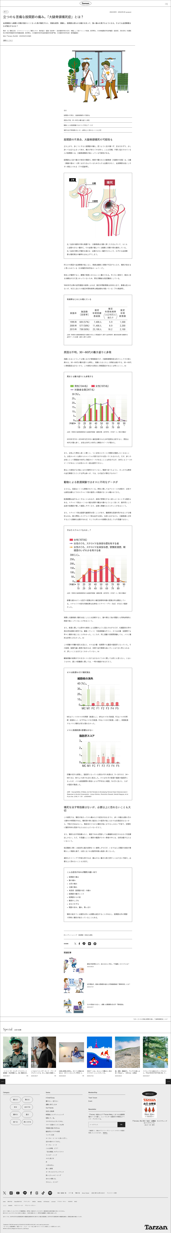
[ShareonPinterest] (94, 943)
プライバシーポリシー (30, 1205)
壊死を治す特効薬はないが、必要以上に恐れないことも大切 (82, 130)
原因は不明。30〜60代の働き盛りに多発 (76, 120)
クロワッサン (27, 1201)
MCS (75, 1201)
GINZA (34, 1201)
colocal (53, 1201)
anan (4, 1201)
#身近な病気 (88, 935)
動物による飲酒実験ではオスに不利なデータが (78, 125)
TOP (134, 1019)
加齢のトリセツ (8, 40)
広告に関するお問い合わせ (98, 1193)
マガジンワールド (18, 1205)
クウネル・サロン (61, 1201)
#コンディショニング (70, 935)
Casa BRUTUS (18, 1201)
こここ (4, 1205)
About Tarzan (85, 1193)
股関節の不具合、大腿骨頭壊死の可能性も (77, 115)
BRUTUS (10, 1201)
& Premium (46, 1201)
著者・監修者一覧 (61, 1193)
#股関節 (80, 935)
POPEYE (70, 1201)
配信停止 (105, 1133)
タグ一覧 (71, 1193)
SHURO (10, 1205)
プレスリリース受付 (112, 1193)
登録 (121, 1124)
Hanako (40, 1201)
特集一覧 (77, 1193)
